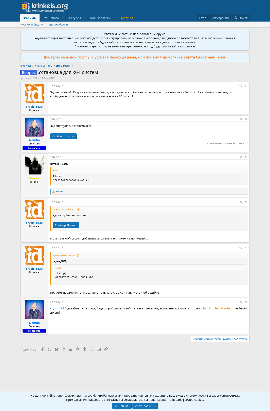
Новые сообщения (31, 24)
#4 (246, 201)
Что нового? (51, 18)
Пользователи (100, 18)
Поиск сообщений (58, 24)
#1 (246, 85)
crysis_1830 (30, 78)
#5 (246, 247)
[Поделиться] (240, 86)
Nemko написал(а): (64, 209)
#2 (246, 119)
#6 (246, 301)
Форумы (30, 18)
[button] (63, 18)
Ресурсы (75, 18)
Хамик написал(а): (64, 255)
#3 (246, 157)
